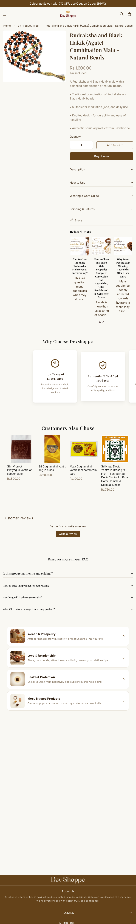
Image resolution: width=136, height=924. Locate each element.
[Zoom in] (60, 38)
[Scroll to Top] (129, 905)
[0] (129, 14)
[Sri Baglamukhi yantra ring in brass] (52, 449)
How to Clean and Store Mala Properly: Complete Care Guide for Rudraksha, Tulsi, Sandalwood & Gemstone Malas (79, 278)
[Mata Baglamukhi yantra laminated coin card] (84, 449)
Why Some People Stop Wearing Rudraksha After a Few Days (101, 268)
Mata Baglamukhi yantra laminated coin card (83, 470)
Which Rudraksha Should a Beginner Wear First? (122, 266)
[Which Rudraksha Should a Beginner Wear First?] (123, 246)
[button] (99, 322)
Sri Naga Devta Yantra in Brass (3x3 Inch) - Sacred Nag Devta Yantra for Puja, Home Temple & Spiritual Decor (115, 475)
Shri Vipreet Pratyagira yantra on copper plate (19, 470)
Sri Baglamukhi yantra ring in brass (52, 468)
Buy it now (101, 156)
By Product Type (28, 25)
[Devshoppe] (68, 14)
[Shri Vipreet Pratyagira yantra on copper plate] (21, 449)
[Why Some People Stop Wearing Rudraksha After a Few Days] (101, 246)
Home (7, 25)
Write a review (68, 534)
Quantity (75, 136)
